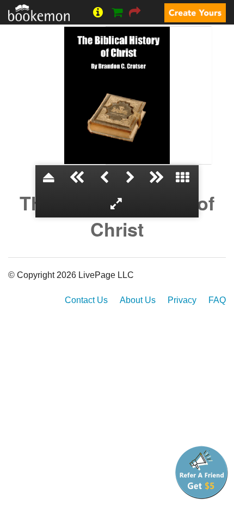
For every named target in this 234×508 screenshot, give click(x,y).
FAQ (217, 300)
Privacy (182, 300)
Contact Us (86, 300)
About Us (138, 300)
